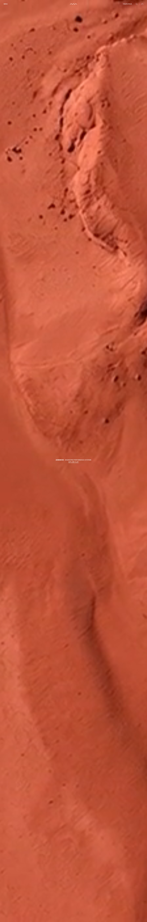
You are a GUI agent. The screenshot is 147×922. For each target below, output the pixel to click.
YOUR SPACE (127, 4)
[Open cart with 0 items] (142, 4)
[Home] (73, 4)
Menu (6, 4)
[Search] (136, 4)
